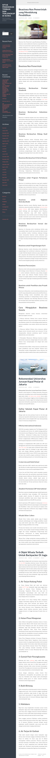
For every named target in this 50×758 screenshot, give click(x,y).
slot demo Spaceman (6, 112)
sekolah (3, 204)
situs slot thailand (6, 85)
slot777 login (25, 587)
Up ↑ (43, 755)
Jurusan (4, 199)
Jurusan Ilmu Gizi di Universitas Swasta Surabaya (6, 46)
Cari (3, 31)
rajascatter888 (5, 79)
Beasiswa (4, 196)
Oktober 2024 (5, 161)
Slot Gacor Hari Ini (6, 101)
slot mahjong (5, 111)
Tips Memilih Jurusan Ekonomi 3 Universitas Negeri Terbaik (6, 66)
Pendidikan (4, 201)
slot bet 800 (22, 563)
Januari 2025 (5, 154)
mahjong (32, 660)
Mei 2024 (4, 174)
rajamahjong (4, 107)
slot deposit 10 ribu (23, 51)
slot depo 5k (4, 82)
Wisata (3, 212)
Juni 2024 (4, 172)
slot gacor (4, 95)
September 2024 (5, 164)
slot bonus (4, 87)
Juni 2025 (4, 148)
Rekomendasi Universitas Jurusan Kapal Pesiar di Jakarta (32, 381)
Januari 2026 (5, 130)
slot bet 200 (4, 81)
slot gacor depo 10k (6, 94)
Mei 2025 (4, 151)
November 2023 (5, 180)
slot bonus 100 (5, 89)
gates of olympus (5, 86)
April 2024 (4, 177)
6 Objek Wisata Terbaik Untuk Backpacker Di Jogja (33, 554)
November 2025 (5, 135)
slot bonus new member (34, 396)
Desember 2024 (5, 156)
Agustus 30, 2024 (23, 18)
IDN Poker (4, 98)
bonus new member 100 (7, 104)
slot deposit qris (5, 90)
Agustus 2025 (5, 143)
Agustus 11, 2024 (23, 557)
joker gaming (5, 88)
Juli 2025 (4, 146)
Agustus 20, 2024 (23, 387)
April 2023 (4, 182)
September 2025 (5, 141)
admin (30, 18)
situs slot (4, 109)
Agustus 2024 (5, 167)
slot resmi (44, 99)
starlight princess (5, 105)
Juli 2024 (4, 169)
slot (3, 103)
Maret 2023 (4, 185)
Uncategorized (5, 206)
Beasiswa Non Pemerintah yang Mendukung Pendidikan (32, 12)
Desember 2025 (5, 133)
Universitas (4, 209)
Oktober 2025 (5, 138)
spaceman (4, 92)
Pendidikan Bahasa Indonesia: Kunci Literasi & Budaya (7, 61)
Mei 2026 (4, 128)
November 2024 (5, 159)
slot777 (4, 93)
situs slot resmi (22, 447)
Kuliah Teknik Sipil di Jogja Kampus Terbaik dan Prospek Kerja (7, 55)
